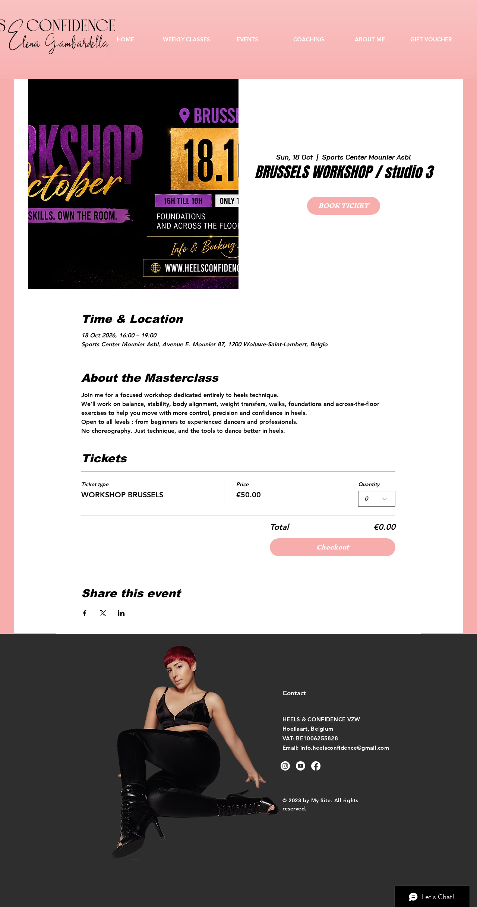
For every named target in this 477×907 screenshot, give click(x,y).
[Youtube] (300, 766)
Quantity (368, 484)
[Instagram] (285, 766)
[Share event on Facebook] (84, 613)
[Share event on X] (103, 613)
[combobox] (376, 499)
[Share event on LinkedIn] (121, 613)
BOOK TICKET (343, 205)
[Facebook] (315, 766)
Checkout (332, 547)
